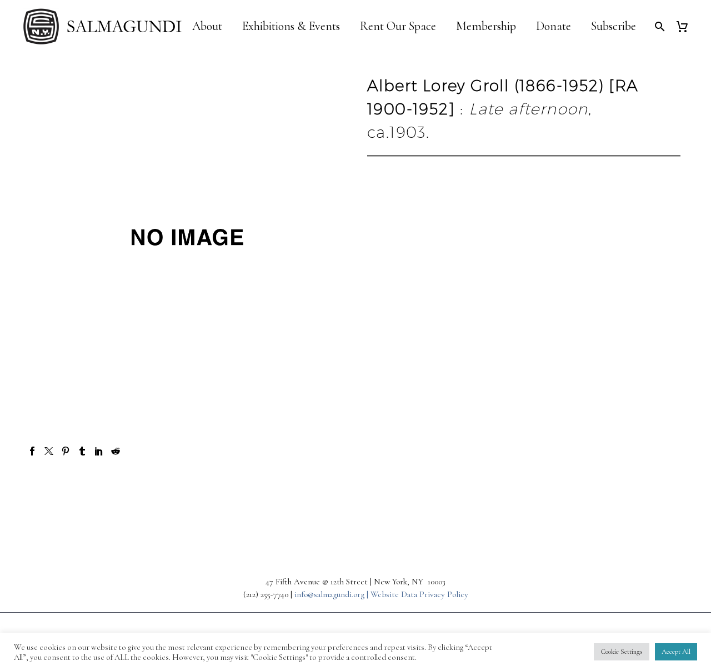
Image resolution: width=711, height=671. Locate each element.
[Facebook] (32, 451)
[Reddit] (115, 451)
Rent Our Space (398, 26)
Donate (553, 26)
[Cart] (686, 26)
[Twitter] (48, 451)
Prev (58, 490)
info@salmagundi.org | (332, 594)
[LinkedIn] (98, 451)
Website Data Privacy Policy (419, 594)
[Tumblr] (82, 451)
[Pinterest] (65, 451)
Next (652, 490)
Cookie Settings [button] (621, 651)
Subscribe (613, 26)
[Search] (658, 26)
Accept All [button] (676, 651)
